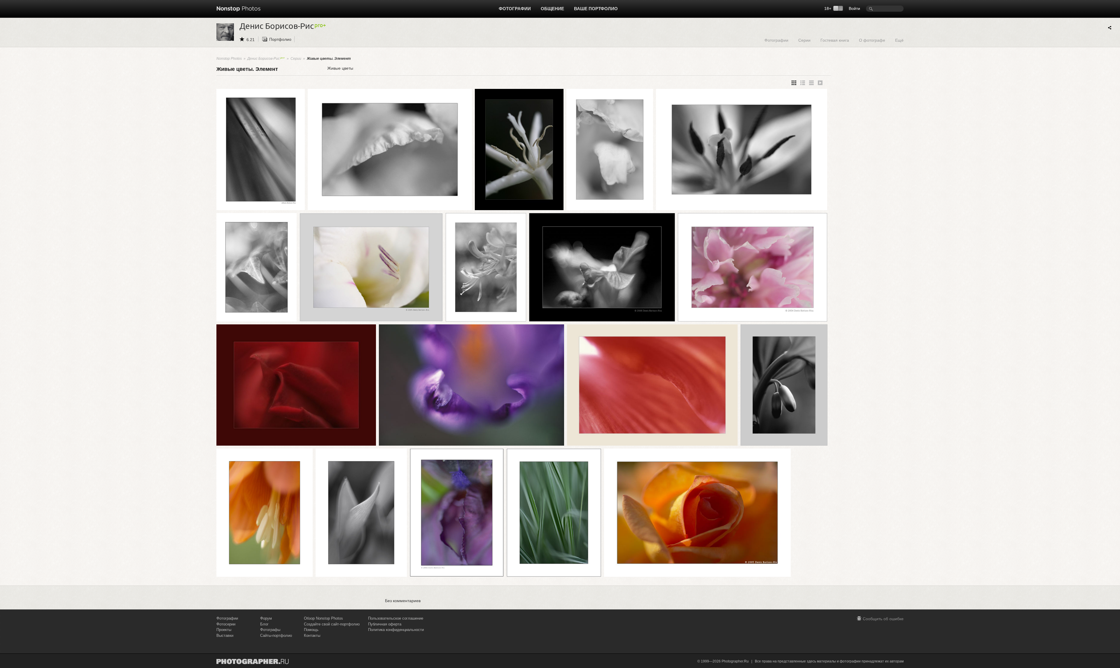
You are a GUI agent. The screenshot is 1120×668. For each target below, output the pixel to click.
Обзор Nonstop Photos (323, 618)
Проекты (223, 629)
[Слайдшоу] (820, 82)
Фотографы (270, 629)
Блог (264, 624)
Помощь (311, 629)
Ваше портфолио (596, 8)
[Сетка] (794, 82)
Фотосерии (225, 624)
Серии (804, 40)
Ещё (899, 40)
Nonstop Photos (229, 59)
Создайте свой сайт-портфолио (332, 624)
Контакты (312, 635)
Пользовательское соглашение (395, 618)
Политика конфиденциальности (396, 629)
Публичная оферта (384, 624)
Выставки (224, 635)
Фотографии (515, 8)
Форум (266, 618)
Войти (854, 8)
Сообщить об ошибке (883, 618)
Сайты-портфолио (276, 635)
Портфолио (280, 39)
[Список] (811, 82)
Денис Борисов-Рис (263, 59)
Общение (552, 8)
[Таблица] (802, 82)
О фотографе (872, 40)
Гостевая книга (834, 40)
